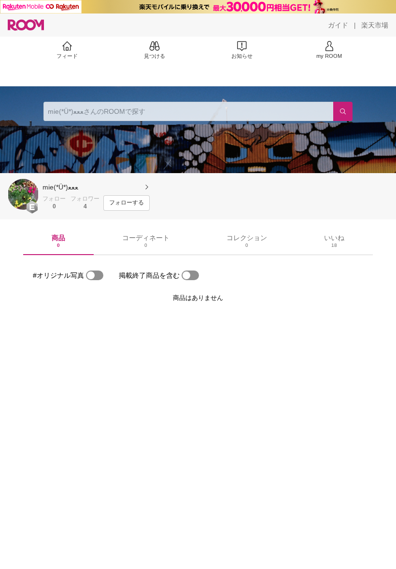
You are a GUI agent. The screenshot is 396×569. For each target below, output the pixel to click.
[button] (23, 194)
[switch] (94, 275)
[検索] (343, 111)
